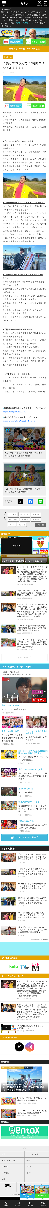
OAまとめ (8, 57)
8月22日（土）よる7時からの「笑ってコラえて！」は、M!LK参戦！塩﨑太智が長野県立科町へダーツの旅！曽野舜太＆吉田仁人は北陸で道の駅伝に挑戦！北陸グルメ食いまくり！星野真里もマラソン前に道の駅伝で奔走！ (33, 915)
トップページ (8, 1189)
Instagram (29, 1047)
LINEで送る (40, 501)
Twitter (19, 1047)
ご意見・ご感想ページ (24, 23)
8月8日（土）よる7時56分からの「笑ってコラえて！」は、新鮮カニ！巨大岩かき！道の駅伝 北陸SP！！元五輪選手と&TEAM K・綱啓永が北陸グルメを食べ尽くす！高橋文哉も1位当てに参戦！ (33, 886)
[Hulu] (35, 41)
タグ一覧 (40, 525)
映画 (28, 1161)
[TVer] (13, 41)
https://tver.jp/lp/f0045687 (14, 412)
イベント (30, 1173)
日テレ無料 (35, 967)
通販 (3, 1179)
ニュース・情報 (32, 1154)
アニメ (29, 1167)
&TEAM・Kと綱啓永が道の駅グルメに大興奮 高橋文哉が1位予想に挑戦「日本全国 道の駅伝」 (32, 900)
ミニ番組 (5, 1173)
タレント (36, 514)
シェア (30, 501)
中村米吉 (36, 519)
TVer (13, 105)
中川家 (11, 525)
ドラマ (4, 1154)
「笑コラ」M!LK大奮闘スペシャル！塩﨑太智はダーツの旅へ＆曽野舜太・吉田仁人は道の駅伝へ (33, 871)
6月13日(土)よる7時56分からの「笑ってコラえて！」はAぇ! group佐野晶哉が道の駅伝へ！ (32, 929)
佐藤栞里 (25, 519)
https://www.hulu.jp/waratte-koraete (19, 421)
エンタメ (12, 514)
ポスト (20, 501)
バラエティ (24, 514)
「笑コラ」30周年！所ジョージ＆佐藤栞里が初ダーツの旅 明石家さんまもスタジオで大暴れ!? (32, 856)
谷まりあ (21, 525)
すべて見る (23, 657)
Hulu (35, 105)
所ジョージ (13, 519)
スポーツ (5, 1167)
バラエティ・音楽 (8, 1161)
